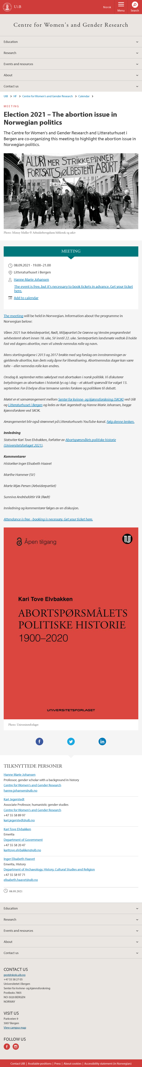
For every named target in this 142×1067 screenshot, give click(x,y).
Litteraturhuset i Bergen (25, 404)
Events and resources (18, 64)
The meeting (13, 315)
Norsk (107, 7)
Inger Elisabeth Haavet (19, 859)
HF (15, 96)
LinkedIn (102, 741)
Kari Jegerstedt (14, 799)
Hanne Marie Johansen (31, 279)
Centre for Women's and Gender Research (70, 25)
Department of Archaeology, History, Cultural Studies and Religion (49, 869)
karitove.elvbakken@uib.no (22, 850)
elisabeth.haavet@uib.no (21, 880)
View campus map (15, 1027)
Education (11, 42)
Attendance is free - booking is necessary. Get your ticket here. (48, 519)
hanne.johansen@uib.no (20, 790)
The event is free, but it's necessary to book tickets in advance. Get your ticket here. (73, 288)
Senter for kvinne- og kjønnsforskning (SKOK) (91, 399)
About (8, 75)
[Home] (7, 7)
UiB (6, 96)
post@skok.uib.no (15, 975)
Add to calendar (26, 297)
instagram (17, 1047)
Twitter (71, 741)
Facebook (39, 741)
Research (10, 53)
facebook (8, 1047)
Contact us (11, 86)
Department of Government (23, 839)
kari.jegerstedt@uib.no (19, 820)
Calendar (83, 96)
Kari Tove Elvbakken (17, 829)
